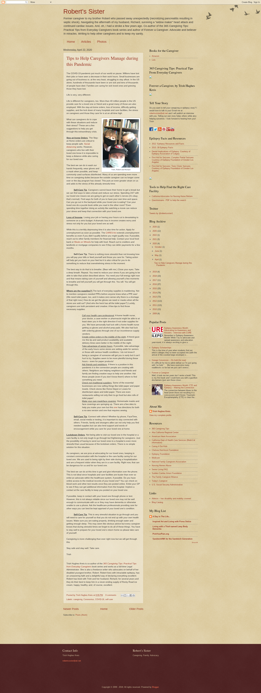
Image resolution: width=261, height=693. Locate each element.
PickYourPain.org (161, 534)
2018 (155, 276)
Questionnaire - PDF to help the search (169, 200)
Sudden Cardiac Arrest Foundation (167, 473)
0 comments (110, 595)
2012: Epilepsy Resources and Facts (168, 144)
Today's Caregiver (159, 481)
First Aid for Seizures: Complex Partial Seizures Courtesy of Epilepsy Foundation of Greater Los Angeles (173, 159)
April (157, 259)
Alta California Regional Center (165, 432)
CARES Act (111, 233)
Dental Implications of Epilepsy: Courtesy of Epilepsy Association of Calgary (171, 152)
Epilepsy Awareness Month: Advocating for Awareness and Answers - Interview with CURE (178, 330)
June (157, 251)
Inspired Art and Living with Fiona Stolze (172, 521)
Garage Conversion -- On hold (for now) (169, 360)
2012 (155, 301)
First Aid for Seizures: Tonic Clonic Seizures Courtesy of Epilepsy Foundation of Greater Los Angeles (172, 168)
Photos (101, 41)
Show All (195, 542)
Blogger (155, 687)
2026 (155, 227)
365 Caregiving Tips (160, 429)
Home (71, 41)
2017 (155, 280)
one (115, 407)
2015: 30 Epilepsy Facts (162, 147)
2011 (155, 305)
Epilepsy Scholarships (161, 347)
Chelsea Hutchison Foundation (165, 450)
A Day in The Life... (161, 516)
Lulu (153, 60)
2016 (155, 284)
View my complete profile (160, 415)
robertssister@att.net (158, 113)
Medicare (156, 458)
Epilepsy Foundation (161, 454)
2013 (155, 297)
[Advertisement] (161, 593)
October (158, 247)
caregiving (77, 599)
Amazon (155, 56)
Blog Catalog (157, 502)
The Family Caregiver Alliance (165, 477)
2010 (155, 309)
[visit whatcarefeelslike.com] (150, 179)
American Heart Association (164, 436)
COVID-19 (99, 599)
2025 (155, 231)
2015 (155, 288)
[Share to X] (127, 595)
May (157, 255)
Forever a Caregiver (160, 373)
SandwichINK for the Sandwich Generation (172, 539)
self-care (109, 599)
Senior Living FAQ (160, 469)
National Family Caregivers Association (169, 462)
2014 (155, 293)
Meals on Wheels (82, 242)
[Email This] (122, 595)
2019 (155, 272)
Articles (86, 41)
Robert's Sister (84, 11)
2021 (155, 239)
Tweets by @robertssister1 (161, 213)
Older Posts (136, 608)
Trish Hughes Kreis (161, 411)
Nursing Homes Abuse (161, 465)
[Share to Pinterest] (133, 595)
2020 (155, 243)
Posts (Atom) (81, 615)
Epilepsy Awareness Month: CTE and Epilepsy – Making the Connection (180, 386)
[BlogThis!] (125, 595)
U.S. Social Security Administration (167, 485)
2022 (155, 235)
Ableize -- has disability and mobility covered (171, 498)
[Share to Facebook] (130, 595)
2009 (155, 313)
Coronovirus (89, 599)
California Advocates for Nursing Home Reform (172, 196)
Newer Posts (71, 608)
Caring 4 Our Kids (159, 446)
